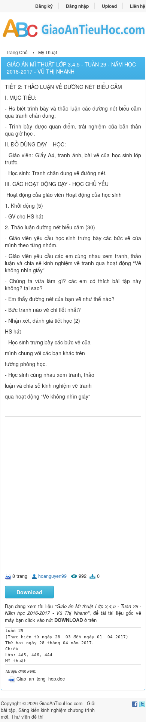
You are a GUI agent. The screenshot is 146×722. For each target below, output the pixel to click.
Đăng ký (44, 6)
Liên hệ (137, 6)
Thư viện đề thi (27, 716)
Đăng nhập (77, 6)
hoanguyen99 (52, 576)
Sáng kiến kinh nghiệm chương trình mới (48, 713)
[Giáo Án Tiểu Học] (73, 29)
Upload (109, 6)
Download (29, 592)
